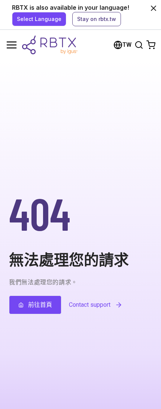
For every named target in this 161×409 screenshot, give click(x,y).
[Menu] (12, 45)
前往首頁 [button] (40, 304)
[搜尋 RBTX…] (138, 44)
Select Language (39, 19)
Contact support (89, 304)
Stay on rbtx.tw (96, 19)
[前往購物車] (150, 44)
